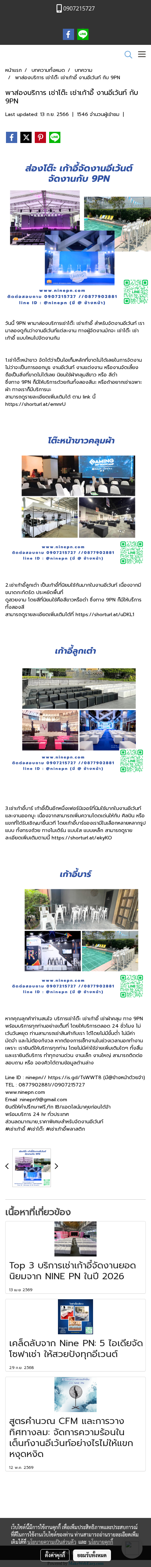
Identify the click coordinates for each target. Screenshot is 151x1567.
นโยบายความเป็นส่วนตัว (51, 1542)
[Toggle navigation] (142, 54)
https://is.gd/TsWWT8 (74, 1077)
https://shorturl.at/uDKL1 (105, 614)
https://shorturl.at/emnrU (35, 404)
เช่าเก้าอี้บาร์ (22, 808)
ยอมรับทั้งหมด (92, 1555)
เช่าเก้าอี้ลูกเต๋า (24, 585)
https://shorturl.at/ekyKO (82, 838)
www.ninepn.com (25, 1092)
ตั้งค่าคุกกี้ (55, 1555)
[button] (126, 55)
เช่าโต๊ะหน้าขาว (23, 360)
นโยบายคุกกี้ (100, 1542)
